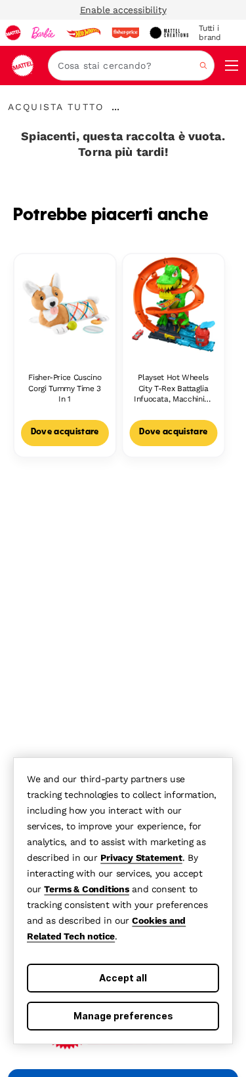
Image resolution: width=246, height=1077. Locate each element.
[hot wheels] (83, 33)
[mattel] (13, 33)
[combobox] (131, 65)
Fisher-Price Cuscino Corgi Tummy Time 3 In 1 (64, 388)
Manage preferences (123, 1015)
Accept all (123, 977)
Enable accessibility (123, 9)
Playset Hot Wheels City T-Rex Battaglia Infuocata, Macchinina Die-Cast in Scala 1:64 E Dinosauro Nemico (173, 389)
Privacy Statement (141, 857)
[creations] (169, 33)
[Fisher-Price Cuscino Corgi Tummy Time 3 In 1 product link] (64, 304)
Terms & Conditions (86, 889)
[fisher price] (125, 33)
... (115, 107)
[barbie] (43, 33)
